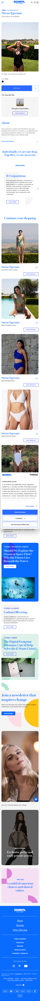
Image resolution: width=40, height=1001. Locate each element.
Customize (18, 518)
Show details (30, 506)
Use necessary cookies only (20, 524)
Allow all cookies (20, 512)
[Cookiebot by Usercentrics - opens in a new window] (30, 475)
